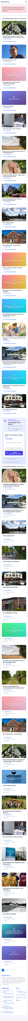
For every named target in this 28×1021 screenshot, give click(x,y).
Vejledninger (5, 988)
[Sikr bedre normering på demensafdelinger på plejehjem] (14, 334)
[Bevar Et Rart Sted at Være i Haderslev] (14, 124)
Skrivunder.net (5, 1)
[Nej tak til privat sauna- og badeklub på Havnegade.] (14, 286)
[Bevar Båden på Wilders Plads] (14, 404)
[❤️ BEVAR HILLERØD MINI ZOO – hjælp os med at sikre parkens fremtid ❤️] (14, 171)
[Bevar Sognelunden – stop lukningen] (14, 240)
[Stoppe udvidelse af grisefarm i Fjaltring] (14, 262)
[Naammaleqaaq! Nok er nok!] (14, 55)
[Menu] (26, 2)
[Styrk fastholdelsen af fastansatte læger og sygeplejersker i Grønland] (14, 310)
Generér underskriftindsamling (14, 453)
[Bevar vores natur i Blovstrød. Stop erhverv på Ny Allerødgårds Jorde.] (14, 147)
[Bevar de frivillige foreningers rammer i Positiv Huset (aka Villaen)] (14, 195)
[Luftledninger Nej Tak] (14, 101)
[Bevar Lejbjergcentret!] (14, 217)
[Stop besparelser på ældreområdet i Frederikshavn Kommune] (14, 78)
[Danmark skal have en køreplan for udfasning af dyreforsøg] (14, 381)
